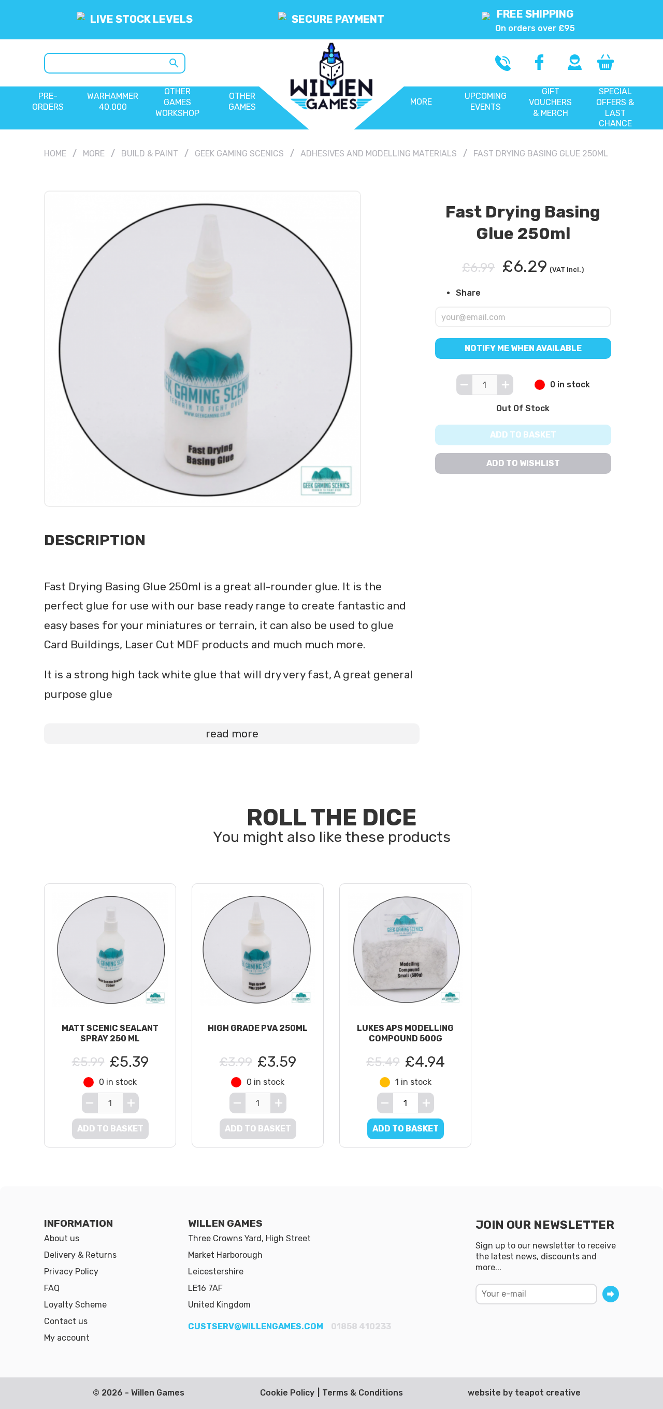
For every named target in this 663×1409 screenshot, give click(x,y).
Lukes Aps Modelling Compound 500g (405, 1033)
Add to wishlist (523, 463)
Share (468, 292)
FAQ (52, 1288)
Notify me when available (523, 348)
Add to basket (523, 435)
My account (67, 1338)
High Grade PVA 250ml (258, 1028)
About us (61, 1238)
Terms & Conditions (362, 1393)
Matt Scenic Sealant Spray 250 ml (110, 1033)
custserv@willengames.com (255, 1326)
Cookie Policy (287, 1393)
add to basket (405, 1129)
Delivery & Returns (80, 1255)
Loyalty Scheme (75, 1305)
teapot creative (548, 1393)
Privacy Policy (71, 1271)
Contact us (66, 1321)
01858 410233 (361, 1326)
